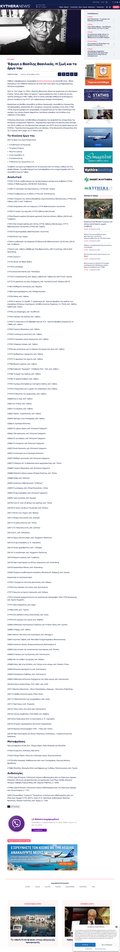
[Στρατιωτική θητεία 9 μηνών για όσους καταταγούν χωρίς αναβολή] (98, 209)
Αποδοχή (85, 944)
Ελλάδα (86, 229)
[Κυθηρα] (17, 6)
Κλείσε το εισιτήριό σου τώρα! (19, 841)
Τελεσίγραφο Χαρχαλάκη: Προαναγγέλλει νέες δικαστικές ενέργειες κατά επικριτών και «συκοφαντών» (97, 53)
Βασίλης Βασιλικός (44, 81)
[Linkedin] (67, 74)
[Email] (71, 74)
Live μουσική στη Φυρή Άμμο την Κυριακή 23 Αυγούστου (98, 44)
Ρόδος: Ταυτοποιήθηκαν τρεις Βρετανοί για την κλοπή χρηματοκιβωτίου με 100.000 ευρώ (97, 236)
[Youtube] (117, 2)
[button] (116, 927)
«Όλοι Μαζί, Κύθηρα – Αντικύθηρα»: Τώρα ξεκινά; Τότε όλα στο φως (99, 27)
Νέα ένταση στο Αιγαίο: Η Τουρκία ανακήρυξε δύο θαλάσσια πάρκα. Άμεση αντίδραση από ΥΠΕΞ (96, 265)
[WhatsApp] (63, 74)
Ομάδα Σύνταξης (12, 74)
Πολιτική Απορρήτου (100, 948)
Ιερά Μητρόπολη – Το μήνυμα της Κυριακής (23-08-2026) (98, 19)
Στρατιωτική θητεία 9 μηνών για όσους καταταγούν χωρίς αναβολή (98, 224)
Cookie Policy (88, 948)
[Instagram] (115, 2)
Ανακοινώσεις (92, 41)
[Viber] (75, 74)
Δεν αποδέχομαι (107, 944)
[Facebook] (113, 2)
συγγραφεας (15, 806)
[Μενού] (110, 7)
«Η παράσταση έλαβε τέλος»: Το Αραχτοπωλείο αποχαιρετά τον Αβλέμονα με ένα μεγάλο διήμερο (98, 36)
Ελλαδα (10, 59)
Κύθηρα (90, 16)
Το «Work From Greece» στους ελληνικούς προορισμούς (33, 941)
